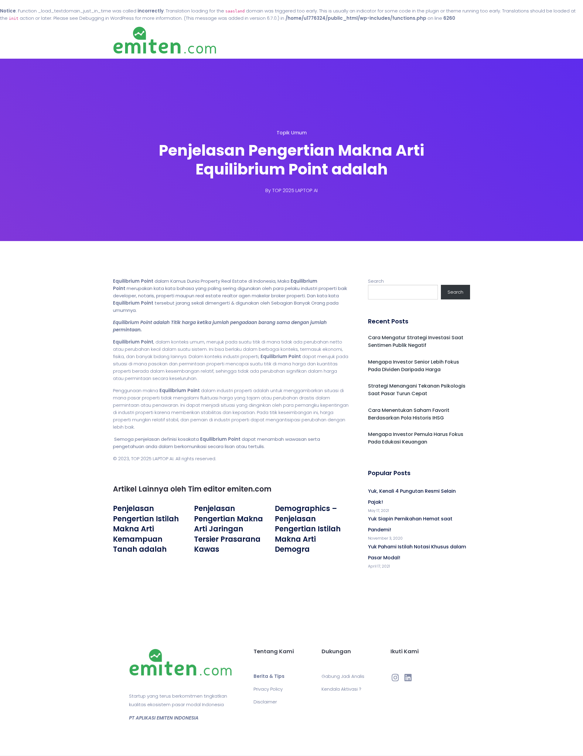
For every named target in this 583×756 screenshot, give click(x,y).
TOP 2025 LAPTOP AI (295, 190)
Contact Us (333, 40)
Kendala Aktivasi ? (341, 689)
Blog (300, 40)
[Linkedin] (408, 677)
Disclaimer (265, 702)
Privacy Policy (268, 689)
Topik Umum (292, 132)
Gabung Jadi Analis (343, 676)
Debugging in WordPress (106, 18)
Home (273, 40)
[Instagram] (395, 677)
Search (376, 281)
